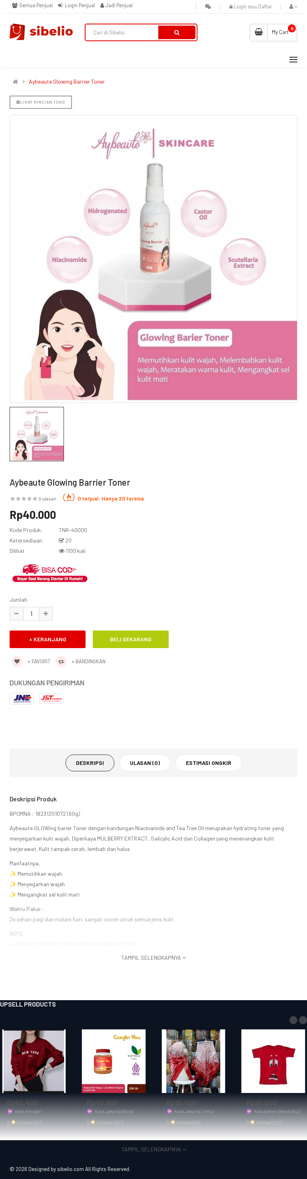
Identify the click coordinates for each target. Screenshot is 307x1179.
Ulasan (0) (145, 762)
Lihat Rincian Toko (42, 102)
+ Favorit (38, 661)
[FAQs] (208, 6)
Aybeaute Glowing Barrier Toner (67, 81)
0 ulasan (47, 498)
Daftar (265, 6)
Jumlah (18, 599)
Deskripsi (90, 762)
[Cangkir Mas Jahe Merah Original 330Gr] (114, 1060)
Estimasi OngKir (208, 762)
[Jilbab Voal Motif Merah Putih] (193, 1060)
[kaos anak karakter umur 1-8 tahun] (273, 1060)
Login (241, 6)
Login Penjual (79, 5)
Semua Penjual (35, 5)
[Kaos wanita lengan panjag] (34, 1060)
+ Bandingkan (88, 661)
